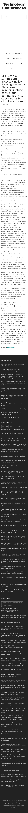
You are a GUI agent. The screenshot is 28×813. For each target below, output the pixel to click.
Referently (13, 805)
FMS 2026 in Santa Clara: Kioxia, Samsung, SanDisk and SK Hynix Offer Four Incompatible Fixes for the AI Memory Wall (12, 376)
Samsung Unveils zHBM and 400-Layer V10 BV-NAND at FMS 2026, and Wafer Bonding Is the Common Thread (12, 653)
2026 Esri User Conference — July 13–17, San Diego (14, 409)
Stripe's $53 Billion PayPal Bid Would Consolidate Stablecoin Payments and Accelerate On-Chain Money (13, 710)
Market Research (9, 803)
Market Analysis (23, 802)
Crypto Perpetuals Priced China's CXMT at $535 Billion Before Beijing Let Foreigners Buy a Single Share (13, 687)
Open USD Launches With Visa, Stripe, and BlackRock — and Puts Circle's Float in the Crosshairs (11, 724)
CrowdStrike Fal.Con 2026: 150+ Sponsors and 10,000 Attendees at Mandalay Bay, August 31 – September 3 (12, 731)
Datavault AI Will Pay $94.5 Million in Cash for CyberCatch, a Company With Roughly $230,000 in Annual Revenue (13, 738)
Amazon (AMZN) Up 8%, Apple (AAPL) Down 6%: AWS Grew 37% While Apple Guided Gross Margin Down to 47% (13, 561)
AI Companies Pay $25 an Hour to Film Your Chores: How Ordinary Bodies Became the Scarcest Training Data (14, 584)
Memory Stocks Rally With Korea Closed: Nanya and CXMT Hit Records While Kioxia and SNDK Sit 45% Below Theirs (13, 538)
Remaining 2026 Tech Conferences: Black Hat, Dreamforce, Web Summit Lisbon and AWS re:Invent (12, 403)
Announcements (11, 347)
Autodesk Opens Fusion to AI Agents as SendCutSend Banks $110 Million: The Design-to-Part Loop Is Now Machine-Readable (13, 635)
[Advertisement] (14, 36)
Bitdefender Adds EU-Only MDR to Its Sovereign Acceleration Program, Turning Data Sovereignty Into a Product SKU (13, 756)
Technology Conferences (14, 6)
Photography (6, 805)
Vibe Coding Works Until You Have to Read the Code (14, 487)
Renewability (14, 807)
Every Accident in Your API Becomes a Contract (12, 429)
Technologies (14, 802)
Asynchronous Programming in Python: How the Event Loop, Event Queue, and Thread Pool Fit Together (13, 493)
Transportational (20, 805)
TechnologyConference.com (19, 800)
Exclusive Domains (18, 803)
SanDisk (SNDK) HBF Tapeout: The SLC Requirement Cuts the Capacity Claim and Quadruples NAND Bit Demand (11, 610)
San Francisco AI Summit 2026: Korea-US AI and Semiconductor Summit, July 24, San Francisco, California (13, 383)
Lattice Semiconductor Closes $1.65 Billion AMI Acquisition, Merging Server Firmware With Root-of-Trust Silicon (13, 763)
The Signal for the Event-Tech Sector (10, 417)
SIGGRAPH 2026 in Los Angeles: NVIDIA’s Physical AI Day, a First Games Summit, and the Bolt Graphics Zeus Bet (13, 390)
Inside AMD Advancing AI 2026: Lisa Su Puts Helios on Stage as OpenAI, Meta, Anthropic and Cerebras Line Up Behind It (13, 397)
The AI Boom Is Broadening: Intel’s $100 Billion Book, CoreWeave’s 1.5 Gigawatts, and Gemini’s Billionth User (12, 628)
